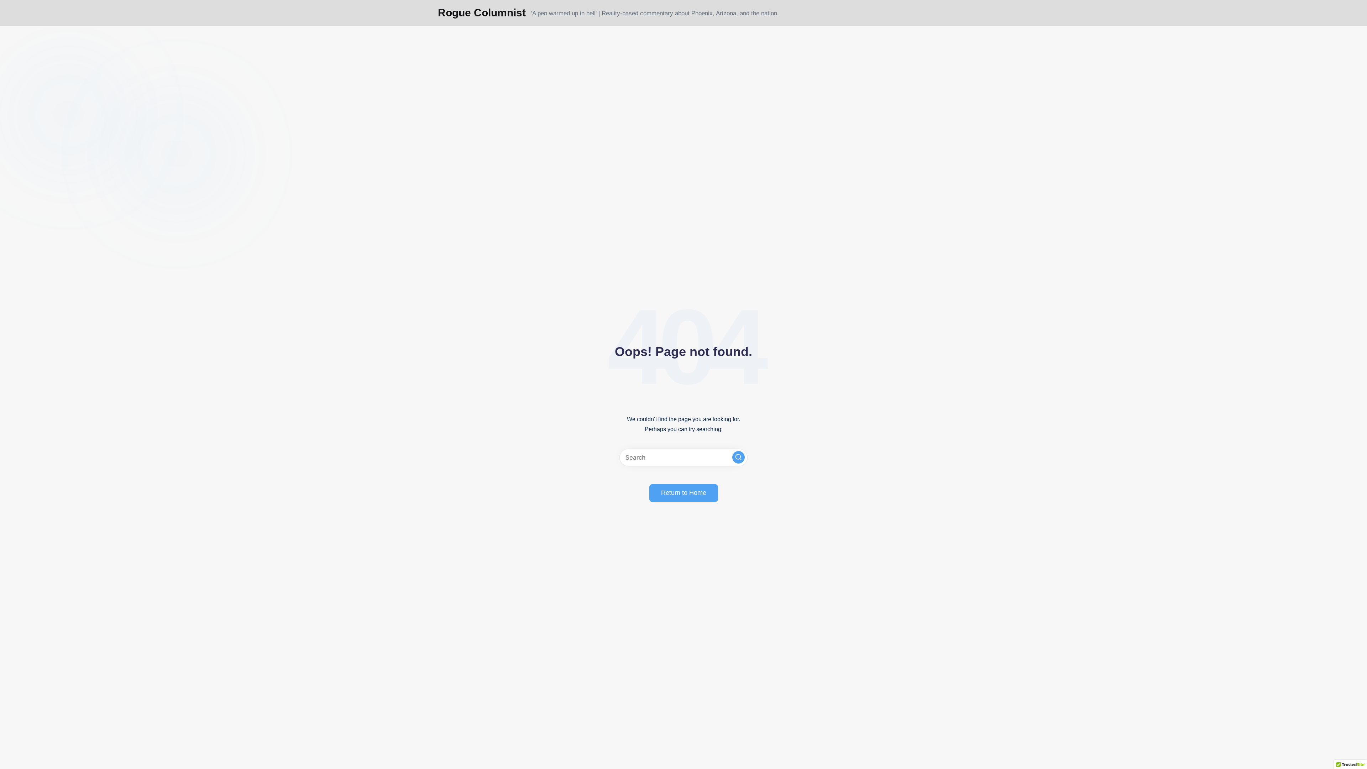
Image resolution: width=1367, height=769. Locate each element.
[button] (738, 457)
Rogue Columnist (482, 13)
